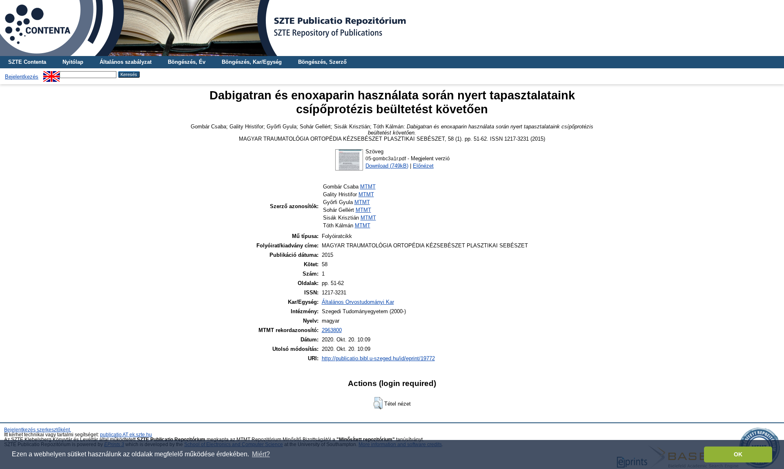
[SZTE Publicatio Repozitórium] (392, 28)
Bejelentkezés (21, 77)
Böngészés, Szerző (322, 62)
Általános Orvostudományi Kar (358, 302)
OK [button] (738, 454)
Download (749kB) (386, 166)
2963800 (332, 330)
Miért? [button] (261, 454)
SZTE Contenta (27, 62)
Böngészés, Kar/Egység (252, 62)
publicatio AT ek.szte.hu (126, 434)
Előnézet (423, 166)
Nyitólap (72, 62)
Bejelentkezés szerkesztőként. (37, 429)
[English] (51, 74)
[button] (378, 403)
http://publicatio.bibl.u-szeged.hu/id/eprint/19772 (378, 358)
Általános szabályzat (125, 62)
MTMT (368, 187)
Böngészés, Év (186, 62)
